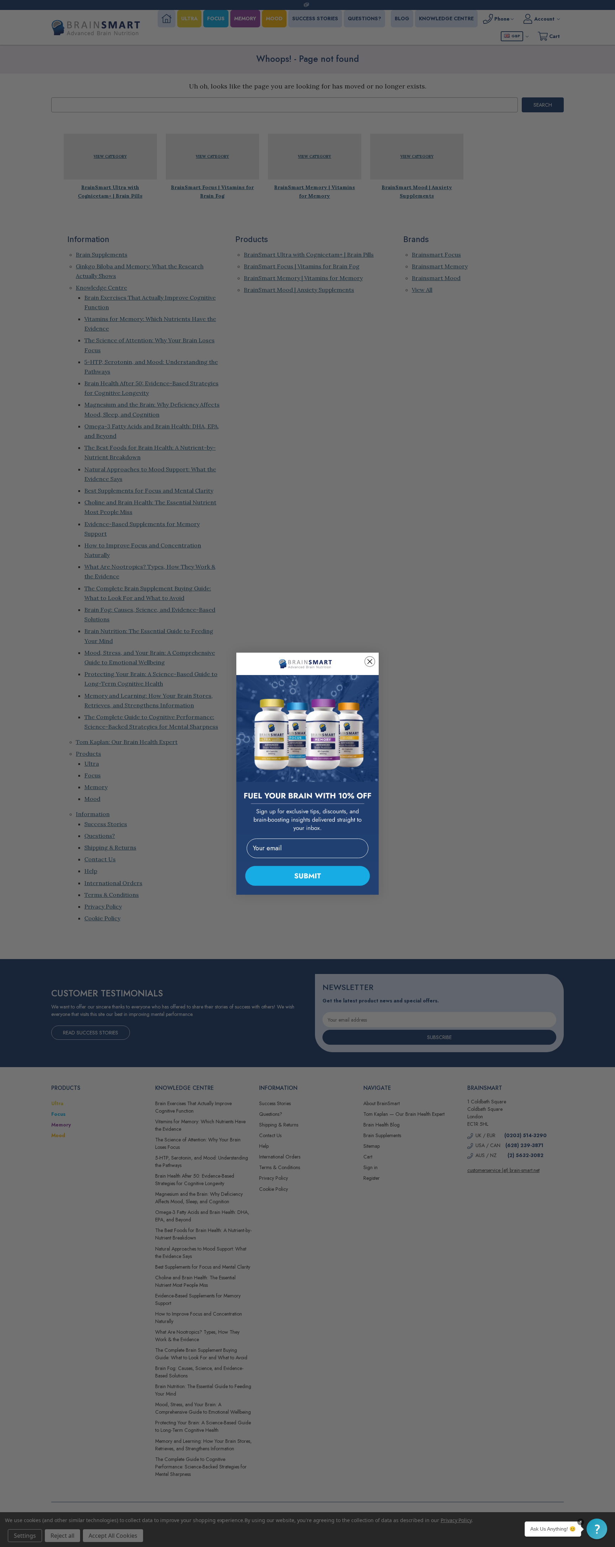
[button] (597, 1529)
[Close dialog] (369, 661)
